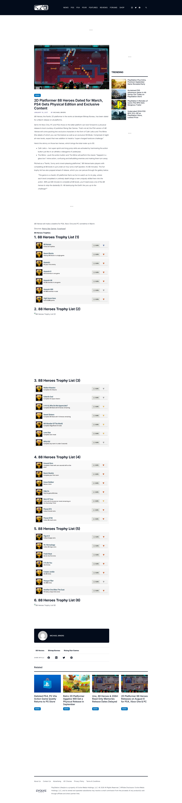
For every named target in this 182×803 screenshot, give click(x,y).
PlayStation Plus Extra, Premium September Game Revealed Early (137, 82)
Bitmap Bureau (54, 650)
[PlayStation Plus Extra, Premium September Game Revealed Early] (118, 84)
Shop (122, 8)
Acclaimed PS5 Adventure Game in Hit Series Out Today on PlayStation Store (137, 93)
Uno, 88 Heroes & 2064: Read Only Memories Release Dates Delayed (105, 699)
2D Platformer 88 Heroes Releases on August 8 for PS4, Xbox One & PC (134, 699)
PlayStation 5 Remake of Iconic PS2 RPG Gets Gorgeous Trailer (138, 103)
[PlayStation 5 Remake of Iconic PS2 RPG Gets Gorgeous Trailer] (118, 105)
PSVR (84, 8)
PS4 (78, 8)
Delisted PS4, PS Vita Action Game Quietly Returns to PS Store (45, 699)
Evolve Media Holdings (86, 787)
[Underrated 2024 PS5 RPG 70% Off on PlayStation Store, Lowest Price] (118, 115)
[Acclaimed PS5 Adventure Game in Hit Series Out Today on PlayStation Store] (118, 94)
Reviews (104, 8)
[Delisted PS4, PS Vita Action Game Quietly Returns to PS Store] (47, 684)
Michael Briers (59, 112)
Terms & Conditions (93, 781)
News (66, 8)
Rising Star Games (49, 229)
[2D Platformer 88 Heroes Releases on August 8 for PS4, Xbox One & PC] (134, 684)
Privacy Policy (79, 781)
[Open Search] (146, 7)
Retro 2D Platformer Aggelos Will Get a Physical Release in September (73, 700)
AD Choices (67, 781)
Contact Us (47, 781)
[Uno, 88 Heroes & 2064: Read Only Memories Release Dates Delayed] (105, 684)
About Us (37, 781)
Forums (113, 8)
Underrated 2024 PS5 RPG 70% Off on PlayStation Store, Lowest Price (137, 114)
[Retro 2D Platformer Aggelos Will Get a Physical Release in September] (76, 684)
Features (93, 8)
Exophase (61, 229)
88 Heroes (40, 650)
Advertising (57, 781)
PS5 (72, 8)
